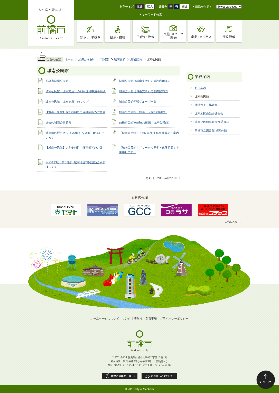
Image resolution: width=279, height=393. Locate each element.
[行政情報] (229, 31)
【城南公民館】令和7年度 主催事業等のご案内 (149, 133)
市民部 (104, 59)
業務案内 (136, 59)
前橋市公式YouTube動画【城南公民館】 (145, 122)
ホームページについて (104, 318)
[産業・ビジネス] (201, 31)
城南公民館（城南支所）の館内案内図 (143, 91)
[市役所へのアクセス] (159, 376)
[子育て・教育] (145, 31)
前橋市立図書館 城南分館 (211, 130)
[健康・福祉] (118, 31)
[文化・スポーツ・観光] (173, 31)
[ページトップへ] (266, 380)
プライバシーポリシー (174, 318)
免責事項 (151, 318)
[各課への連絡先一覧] (119, 376)
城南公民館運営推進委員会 (212, 122)
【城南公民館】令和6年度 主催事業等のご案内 (75, 147)
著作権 (138, 318)
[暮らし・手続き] (90, 31)
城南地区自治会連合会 (209, 113)
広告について (233, 221)
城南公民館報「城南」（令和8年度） (143, 112)
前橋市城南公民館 (57, 80)
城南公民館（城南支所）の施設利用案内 (145, 80)
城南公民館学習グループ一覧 (137, 101)
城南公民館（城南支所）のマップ (67, 101)
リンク (126, 318)
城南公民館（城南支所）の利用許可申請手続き (76, 91)
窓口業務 (200, 88)
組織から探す (203, 6)
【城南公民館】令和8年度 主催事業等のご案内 (75, 112)
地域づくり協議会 (206, 105)
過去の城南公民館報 (58, 122)
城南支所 (119, 59)
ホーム (69, 59)
